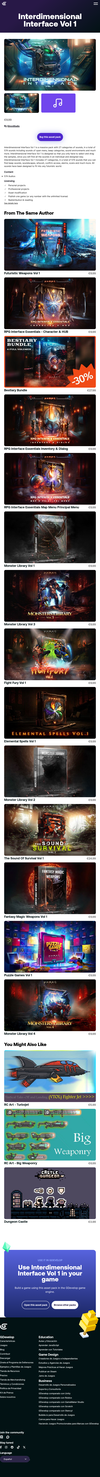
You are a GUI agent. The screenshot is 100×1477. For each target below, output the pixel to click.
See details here (11, 203)
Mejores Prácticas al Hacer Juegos (56, 1367)
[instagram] (6, 1447)
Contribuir (5, 1353)
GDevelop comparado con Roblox (55, 1397)
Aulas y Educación (48, 1340)
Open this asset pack (35, 1305)
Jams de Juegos (47, 1375)
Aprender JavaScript (49, 1345)
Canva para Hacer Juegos (51, 1419)
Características (7, 1340)
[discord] (1, 1437)
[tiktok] (18, 1447)
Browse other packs (65, 1305)
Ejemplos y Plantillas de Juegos (15, 1366)
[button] (96, 4)
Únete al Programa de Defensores (16, 1362)
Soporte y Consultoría (50, 1389)
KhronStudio (13, 126)
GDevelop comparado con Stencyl (56, 1410)
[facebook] (1, 1447)
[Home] (4, 3)
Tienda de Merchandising (12, 1379)
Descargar (5, 1358)
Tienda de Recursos (10, 1371)
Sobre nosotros (7, 1396)
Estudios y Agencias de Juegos (54, 1362)
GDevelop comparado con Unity (54, 1393)
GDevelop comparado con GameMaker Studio (61, 1401)
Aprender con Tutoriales (51, 1349)
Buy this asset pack (50, 137)
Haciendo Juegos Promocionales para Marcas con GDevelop (69, 1423)
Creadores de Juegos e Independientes (58, 1358)
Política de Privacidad (10, 1388)
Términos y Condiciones (12, 1383)
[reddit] (12, 1447)
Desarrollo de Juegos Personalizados (57, 1384)
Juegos (3, 1345)
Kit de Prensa (6, 1392)
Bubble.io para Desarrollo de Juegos (57, 1414)
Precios (3, 1375)
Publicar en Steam (48, 1371)
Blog (2, 1349)
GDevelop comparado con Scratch (56, 1406)
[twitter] (24, 1447)
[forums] (7, 1437)
